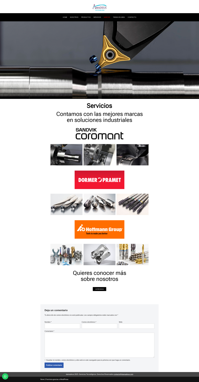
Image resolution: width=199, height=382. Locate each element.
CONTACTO (132, 17)
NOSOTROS (74, 17)
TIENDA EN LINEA (119, 17)
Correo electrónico (89, 322)
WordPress (64, 379)
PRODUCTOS (86, 17)
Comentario (49, 331)
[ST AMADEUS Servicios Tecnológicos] (99, 6)
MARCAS (107, 17)
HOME (65, 17)
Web (120, 322)
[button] (5, 376)
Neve (42, 379)
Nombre (48, 322)
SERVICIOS (97, 17)
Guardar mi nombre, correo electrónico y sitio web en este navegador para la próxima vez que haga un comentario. (88, 360)
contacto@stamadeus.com (123, 374)
